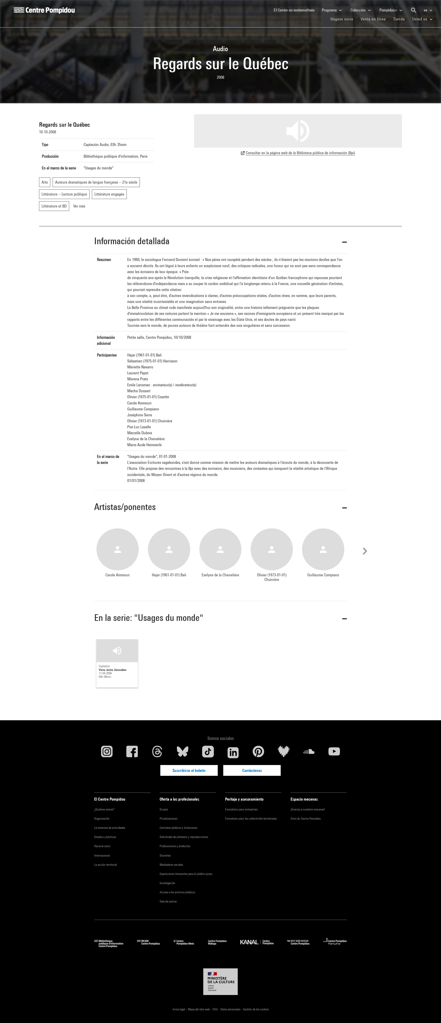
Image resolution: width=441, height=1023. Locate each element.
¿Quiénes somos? (104, 809)
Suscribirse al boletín (189, 770)
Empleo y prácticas (105, 837)
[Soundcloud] (309, 753)
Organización (102, 818)
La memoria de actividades (109, 828)
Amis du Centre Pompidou (306, 818)
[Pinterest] (258, 753)
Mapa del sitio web (199, 1009)
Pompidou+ (388, 10)
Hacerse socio (102, 846)
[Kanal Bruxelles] (260, 946)
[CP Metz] (187, 946)
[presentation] (364, 551)
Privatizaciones (168, 818)
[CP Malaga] (220, 946)
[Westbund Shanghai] (301, 946)
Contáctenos (252, 770)
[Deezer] (283, 753)
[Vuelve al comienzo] (430, 1012)
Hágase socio (344, 18)
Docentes (165, 855)
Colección (359, 10)
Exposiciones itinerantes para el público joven (186, 874)
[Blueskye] (182, 753)
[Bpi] (112, 946)
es (426, 10)
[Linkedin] (233, 753)
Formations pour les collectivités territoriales (251, 818)
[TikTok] (207, 753)
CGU (215, 1009)
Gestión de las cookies (256, 1009)
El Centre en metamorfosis (296, 9)
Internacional (102, 855)
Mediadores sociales (171, 864)
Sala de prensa (168, 901)
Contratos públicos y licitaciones (178, 828)
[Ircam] (152, 946)
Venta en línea (373, 19)
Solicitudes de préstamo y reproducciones (184, 837)
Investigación (167, 883)
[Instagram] (106, 753)
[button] (220, 242)
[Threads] (157, 753)
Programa (330, 10)
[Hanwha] (335, 946)
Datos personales (230, 1009)
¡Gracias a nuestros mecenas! (308, 809)
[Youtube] (334, 753)
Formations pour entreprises (241, 809)
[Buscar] (413, 10)
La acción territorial (105, 864)
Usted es (420, 19)
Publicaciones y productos (175, 846)
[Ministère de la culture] (220, 981)
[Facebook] (132, 753)
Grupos (164, 809)
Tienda (401, 18)
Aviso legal (179, 1009)
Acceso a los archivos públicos (177, 892)
